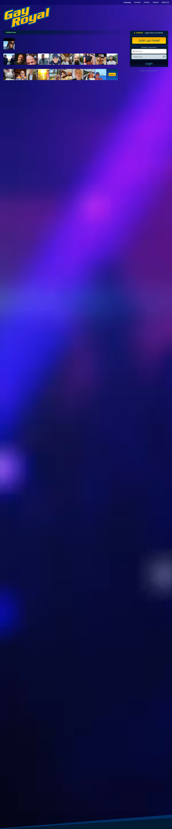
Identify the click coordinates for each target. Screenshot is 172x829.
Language (127, 2)
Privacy (147, 2)
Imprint (156, 2)
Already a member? (149, 47)
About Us (165, 2)
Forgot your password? (149, 71)
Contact (137, 2)
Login (149, 64)
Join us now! (149, 40)
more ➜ (112, 74)
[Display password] (164, 56)
